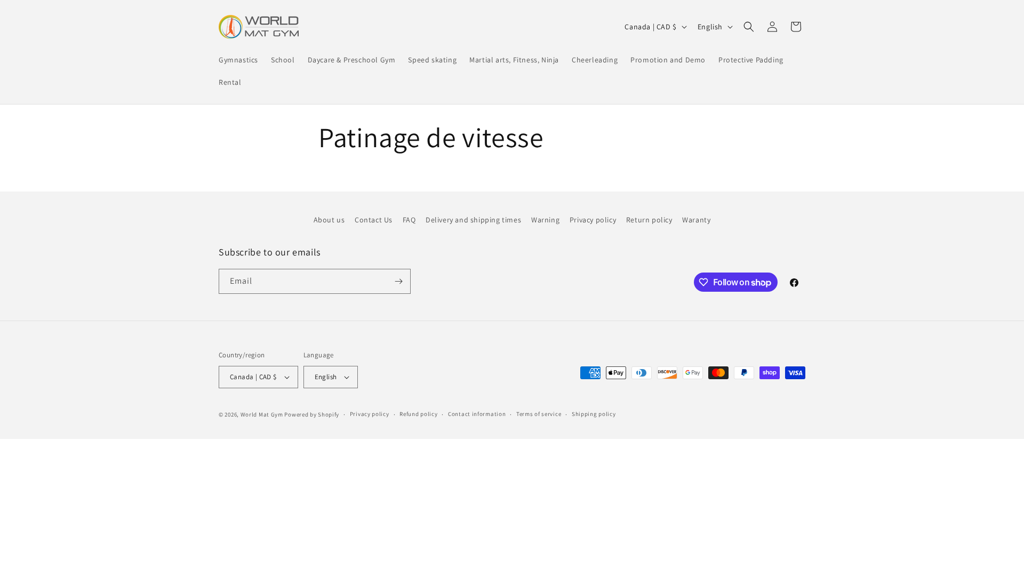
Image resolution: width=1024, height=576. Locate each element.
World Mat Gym (262, 414)
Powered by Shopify (311, 414)
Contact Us (374, 220)
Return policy (649, 220)
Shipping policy (594, 414)
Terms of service (538, 414)
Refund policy (418, 414)
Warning (545, 220)
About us (329, 220)
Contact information (477, 414)
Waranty (696, 220)
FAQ (409, 220)
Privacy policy (593, 220)
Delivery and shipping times (473, 220)
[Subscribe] (398, 281)
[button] (749, 26)
